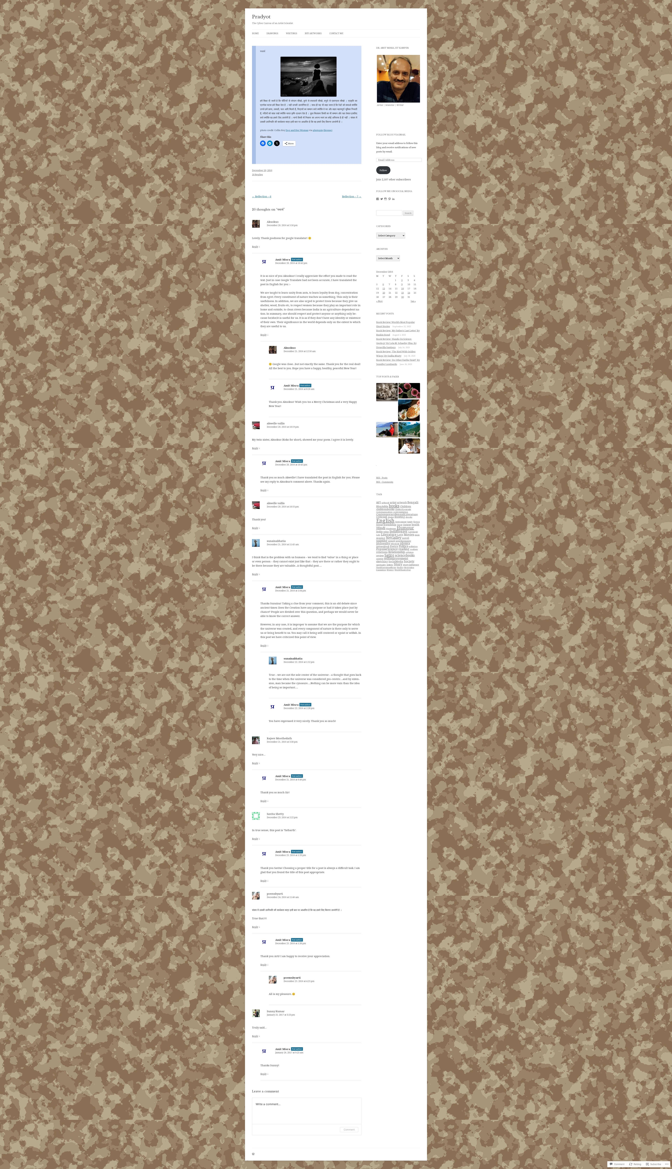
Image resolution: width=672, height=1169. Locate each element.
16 (402, 288)
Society (409, 561)
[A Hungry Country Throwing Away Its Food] (409, 410)
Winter (390, 569)
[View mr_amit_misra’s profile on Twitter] (381, 199)
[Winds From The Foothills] (409, 430)
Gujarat (407, 524)
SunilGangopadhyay (386, 567)
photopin (318, 130)
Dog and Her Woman (297, 130)
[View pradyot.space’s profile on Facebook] (377, 199)
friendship (389, 524)
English (385, 520)
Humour (405, 528)
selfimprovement (396, 558)
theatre (400, 567)
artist (393, 502)
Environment (401, 522)
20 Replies (257, 174)
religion (410, 552)
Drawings (272, 33)
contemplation (400, 512)
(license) (327, 130)
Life (378, 534)
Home (255, 33)
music (417, 535)
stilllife (390, 564)
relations (382, 552)
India (379, 531)
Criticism (381, 516)
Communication (384, 512)
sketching (382, 561)
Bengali (412, 502)
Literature (389, 534)
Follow (383, 170)
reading (403, 549)
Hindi (380, 528)
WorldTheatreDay (402, 570)
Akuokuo (273, 221)
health (415, 524)
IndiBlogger (399, 531)
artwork (402, 502)
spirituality (381, 565)
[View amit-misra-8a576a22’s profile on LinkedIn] (393, 199)
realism (414, 549)
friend (379, 524)
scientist (379, 558)
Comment (349, 1129)
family (410, 522)
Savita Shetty (275, 814)
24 (409, 292)
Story (398, 564)
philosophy (383, 543)
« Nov (379, 301)
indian (386, 532)
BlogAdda (382, 506)
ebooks (408, 517)
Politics (403, 546)
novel (405, 538)
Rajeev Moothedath (279, 738)
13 (384, 288)
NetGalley (393, 537)
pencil (391, 540)
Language (413, 531)
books (394, 505)
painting (381, 541)
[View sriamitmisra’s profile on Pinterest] (389, 199)
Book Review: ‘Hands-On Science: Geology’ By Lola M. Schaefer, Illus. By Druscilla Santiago (396, 343)
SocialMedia (395, 561)
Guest (399, 524)
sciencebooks (405, 555)
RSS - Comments (384, 481)
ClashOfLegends (403, 509)
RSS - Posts (381, 477)
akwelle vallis (276, 423)
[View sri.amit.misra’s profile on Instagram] (385, 199)
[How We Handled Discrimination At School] (387, 430)
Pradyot (261, 17)
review (380, 555)
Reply (255, 246)
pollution (413, 546)
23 (402, 292)
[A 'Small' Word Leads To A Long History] (409, 391)
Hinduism (391, 528)
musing (380, 538)
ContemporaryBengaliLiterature (397, 514)
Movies (409, 534)
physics (405, 543)
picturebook (382, 546)
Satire (389, 555)
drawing (399, 516)
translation (381, 570)
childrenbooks (385, 509)
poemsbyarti (275, 893)
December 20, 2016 (262, 170)
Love (400, 534)
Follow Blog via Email (391, 135)
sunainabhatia (276, 541)
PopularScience (387, 549)
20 (384, 292)
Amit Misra (282, 259)
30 (402, 297)
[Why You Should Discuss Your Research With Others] (409, 446)
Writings (291, 33)
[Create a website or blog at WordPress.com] (253, 1154)
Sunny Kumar (276, 1011)
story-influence (411, 564)
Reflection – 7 (351, 196)
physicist (395, 543)
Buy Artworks (313, 33)
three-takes (409, 567)
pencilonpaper (403, 540)
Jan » (413, 301)
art (378, 502)
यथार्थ (262, 51)
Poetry (394, 546)
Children (405, 506)
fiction (416, 521)
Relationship (396, 552)
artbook (385, 502)
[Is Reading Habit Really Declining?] (387, 392)
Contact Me (336, 33)
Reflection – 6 (261, 196)
